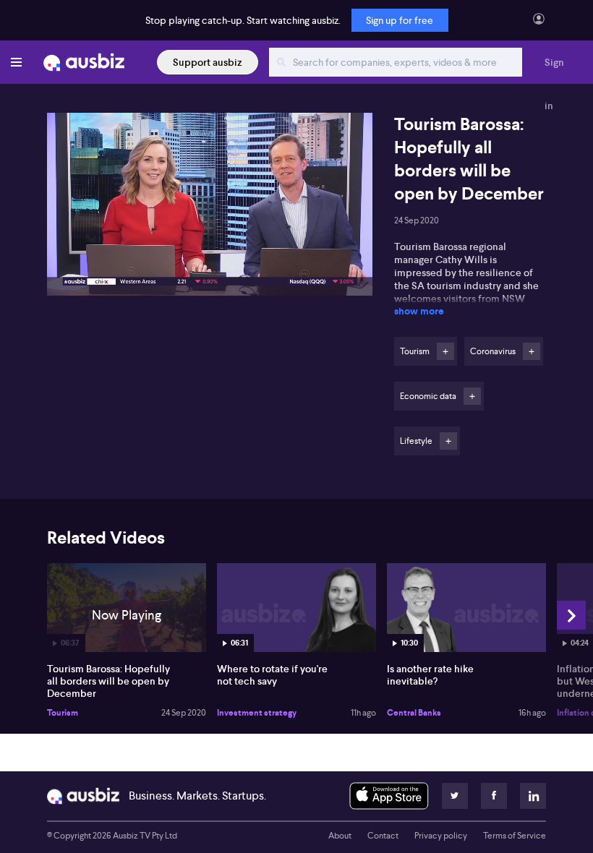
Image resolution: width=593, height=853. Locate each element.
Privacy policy (440, 835)
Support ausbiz (207, 62)
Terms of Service (514, 835)
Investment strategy (256, 713)
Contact (382, 835)
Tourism (62, 713)
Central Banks (414, 713)
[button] (214, 208)
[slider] (209, 243)
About (339, 835)
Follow (445, 351)
